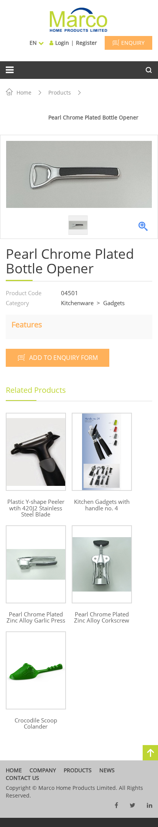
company (43, 770)
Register (86, 42)
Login (62, 42)
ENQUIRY (133, 42)
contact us (22, 777)
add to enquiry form (63, 357)
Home (23, 92)
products (78, 770)
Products (59, 92)
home (14, 770)
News (107, 770)
